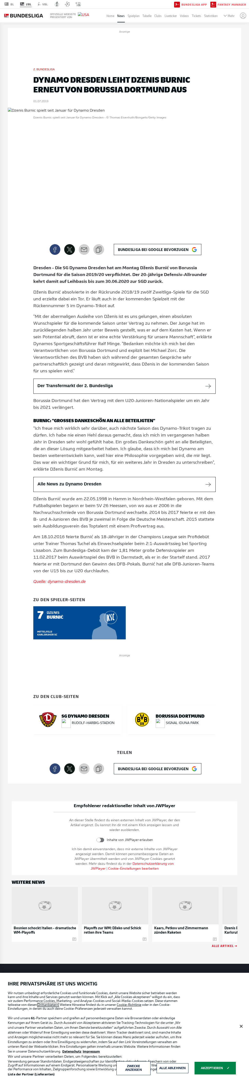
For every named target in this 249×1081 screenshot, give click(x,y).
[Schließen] (241, 1026)
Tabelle (146, 15)
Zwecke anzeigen (133, 1068)
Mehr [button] (231, 15)
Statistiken (211, 15)
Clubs (158, 15)
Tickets (196, 15)
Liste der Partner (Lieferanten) (31, 1074)
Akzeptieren (212, 1068)
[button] (241, 15)
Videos (184, 15)
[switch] (100, 840)
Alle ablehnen (172, 1068)
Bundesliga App (194, 4)
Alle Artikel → (224, 946)
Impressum (91, 1051)
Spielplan (134, 15)
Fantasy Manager (232, 4)
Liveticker (171, 15)
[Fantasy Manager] (213, 4)
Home (110, 15)
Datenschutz (71, 1051)
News (121, 15)
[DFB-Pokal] (57, 4)
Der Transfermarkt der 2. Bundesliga (75, 385)
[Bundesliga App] (177, 4)
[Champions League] (67, 4)
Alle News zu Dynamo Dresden (69, 484)
